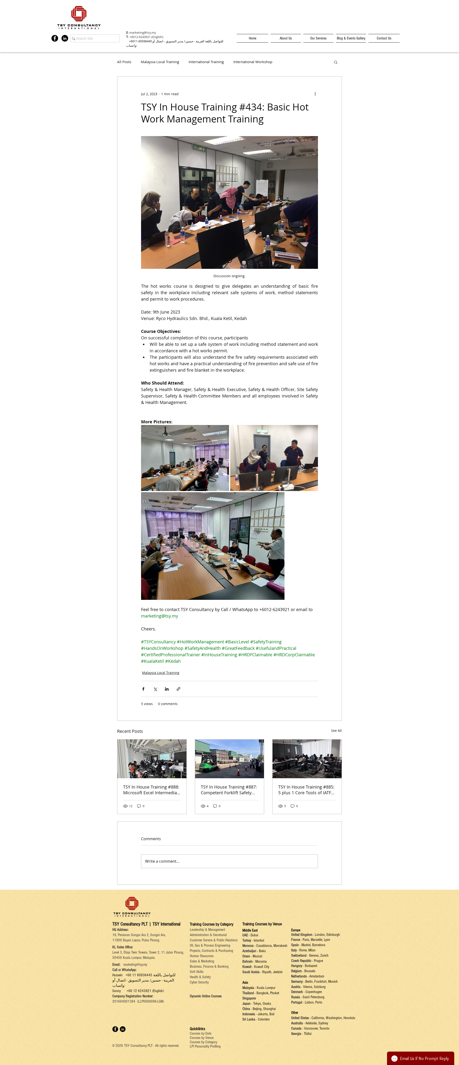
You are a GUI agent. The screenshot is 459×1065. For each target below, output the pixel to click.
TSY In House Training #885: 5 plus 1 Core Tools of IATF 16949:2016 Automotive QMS (306, 789)
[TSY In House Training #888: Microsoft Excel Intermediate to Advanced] (151, 758)
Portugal (296, 1002)
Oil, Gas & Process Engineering (210, 945)
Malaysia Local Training (160, 62)
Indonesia (248, 1014)
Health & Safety (200, 977)
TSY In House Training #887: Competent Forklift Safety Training (229, 789)
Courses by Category (203, 1042)
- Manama (260, 961)
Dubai (254, 935)
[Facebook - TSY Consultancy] (54, 38)
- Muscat (256, 956)
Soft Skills (196, 972)
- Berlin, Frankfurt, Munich (320, 981)
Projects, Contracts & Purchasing (211, 951)
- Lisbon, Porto (312, 1002)
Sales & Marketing (202, 961)
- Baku (261, 951)
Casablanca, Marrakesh (271, 946)
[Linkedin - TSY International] (64, 38)
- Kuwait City (260, 967)
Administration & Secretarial (208, 935)
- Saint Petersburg (312, 997)
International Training (206, 62)
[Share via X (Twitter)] (155, 689)
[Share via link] (178, 689)
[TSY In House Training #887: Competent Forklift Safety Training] (229, 758)
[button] (335, 62)
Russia (296, 997)
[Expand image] (185, 458)
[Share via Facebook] (143, 689)
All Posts (124, 62)
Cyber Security (199, 982)
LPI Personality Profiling (205, 1046)
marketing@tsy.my (142, 32)
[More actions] (315, 94)
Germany (297, 981)
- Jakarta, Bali (264, 1014)
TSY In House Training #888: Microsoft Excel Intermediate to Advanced (151, 789)
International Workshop (252, 62)
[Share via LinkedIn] (166, 689)
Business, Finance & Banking (209, 966)
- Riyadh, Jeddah (271, 972)
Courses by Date (200, 1033)
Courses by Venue (201, 1038)
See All (336, 730)
